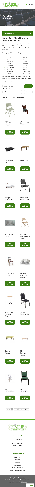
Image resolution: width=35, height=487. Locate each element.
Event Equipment (17, 467)
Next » (26, 409)
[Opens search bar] (26, 4)
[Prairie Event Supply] (11, 4)
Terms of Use (21, 478)
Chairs (17, 462)
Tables (17, 460)
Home (4, 18)
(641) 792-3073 (17, 440)
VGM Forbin (24, 482)
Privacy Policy (13, 478)
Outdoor (17, 465)
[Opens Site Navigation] (32, 4)
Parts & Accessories (17, 470)
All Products (17, 457)
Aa (28, 485)
